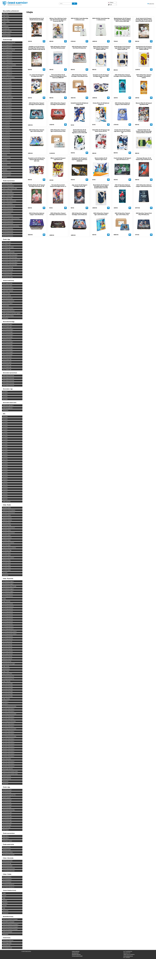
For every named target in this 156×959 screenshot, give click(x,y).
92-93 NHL (5, 494)
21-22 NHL (5, 421)
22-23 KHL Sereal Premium (9, 512)
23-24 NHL (5, 416)
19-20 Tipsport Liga (7, 359)
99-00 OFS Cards (7, 167)
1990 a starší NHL (7, 501)
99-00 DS (5, 169)
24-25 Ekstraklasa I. (7, 877)
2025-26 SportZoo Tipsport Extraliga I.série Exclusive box (58, 214)
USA (4, 908)
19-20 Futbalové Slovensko (9, 868)
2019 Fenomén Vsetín (7, 285)
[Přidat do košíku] (44, 41)
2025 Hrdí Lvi (6, 836)
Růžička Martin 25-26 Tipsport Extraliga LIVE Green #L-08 (36, 185)
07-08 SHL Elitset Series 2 (8, 753)
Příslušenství (6, 26)
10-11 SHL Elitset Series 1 (8, 741)
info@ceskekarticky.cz (128, 956)
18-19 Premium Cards (7, 272)
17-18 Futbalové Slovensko (9, 870)
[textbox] (112, 2)
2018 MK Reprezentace (8, 228)
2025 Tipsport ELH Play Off (9, 49)
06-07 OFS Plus (6, 142)
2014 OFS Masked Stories (8, 300)
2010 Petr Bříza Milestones (9, 310)
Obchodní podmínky (76, 954)
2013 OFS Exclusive (7, 119)
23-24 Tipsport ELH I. (7, 59)
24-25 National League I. (8, 591)
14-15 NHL (5, 439)
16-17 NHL (5, 434)
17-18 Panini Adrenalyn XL (8, 884)
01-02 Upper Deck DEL (8, 651)
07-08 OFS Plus (6, 139)
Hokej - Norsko (6, 666)
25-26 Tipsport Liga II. (7, 324)
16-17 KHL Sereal (7, 545)
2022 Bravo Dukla (7, 849)
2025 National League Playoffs (9, 586)
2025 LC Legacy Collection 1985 (10, 188)
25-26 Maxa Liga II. (7, 242)
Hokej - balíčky (6, 16)
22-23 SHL (5, 396)
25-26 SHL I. (5, 703)
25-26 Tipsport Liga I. (7, 326)
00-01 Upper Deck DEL (8, 653)
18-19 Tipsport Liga (7, 364)
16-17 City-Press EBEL (8, 683)
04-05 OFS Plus (6, 147)
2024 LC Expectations (7, 203)
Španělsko (5, 903)
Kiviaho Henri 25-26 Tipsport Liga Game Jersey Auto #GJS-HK (122, 131)
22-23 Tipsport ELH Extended (9, 64)
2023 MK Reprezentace (8, 208)
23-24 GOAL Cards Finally (8, 252)
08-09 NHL (5, 454)
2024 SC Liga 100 (7, 797)
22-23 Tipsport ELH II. (7, 67)
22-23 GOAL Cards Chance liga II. (10, 262)
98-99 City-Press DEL (7, 658)
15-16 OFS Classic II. (7, 109)
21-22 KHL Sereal (7, 515)
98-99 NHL (5, 479)
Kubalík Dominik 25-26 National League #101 (79, 103)
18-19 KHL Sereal (7, 535)
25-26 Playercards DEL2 (8, 606)
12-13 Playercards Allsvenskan (9, 728)
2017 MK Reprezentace (8, 231)
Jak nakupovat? (75, 952)
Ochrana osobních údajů (77, 956)
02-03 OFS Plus (6, 152)
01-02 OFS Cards (7, 157)
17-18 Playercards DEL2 (8, 626)
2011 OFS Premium (7, 129)
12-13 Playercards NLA (8, 596)
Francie (4, 895)
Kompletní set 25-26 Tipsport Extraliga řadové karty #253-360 (101, 76)
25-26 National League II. (8, 581)
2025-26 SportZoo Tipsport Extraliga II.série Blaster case (79, 75)
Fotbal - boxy (5, 18)
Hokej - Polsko (6, 671)
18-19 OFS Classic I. (7, 94)
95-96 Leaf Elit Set (7, 776)
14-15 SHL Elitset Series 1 (8, 711)
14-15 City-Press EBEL (8, 688)
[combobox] (112, 2)
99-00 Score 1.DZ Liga (8, 277)
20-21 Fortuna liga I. (7, 824)
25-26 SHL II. (6, 701)
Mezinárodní (5, 781)
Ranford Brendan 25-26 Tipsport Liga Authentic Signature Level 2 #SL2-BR (79, 131)
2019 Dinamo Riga (7, 525)
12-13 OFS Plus (6, 124)
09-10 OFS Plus (6, 134)
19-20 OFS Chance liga (8, 267)
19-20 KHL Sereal (7, 530)
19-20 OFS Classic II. (7, 87)
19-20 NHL (5, 426)
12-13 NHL (5, 444)
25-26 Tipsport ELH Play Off (9, 42)
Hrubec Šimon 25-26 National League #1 (101, 103)
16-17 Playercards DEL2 (8, 628)
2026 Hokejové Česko (7, 183)
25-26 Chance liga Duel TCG (9, 794)
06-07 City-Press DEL (7, 643)
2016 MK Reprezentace (8, 233)
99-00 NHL (5, 476)
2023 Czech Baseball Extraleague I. (10, 926)
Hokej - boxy (5, 13)
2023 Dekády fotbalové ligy (9, 809)
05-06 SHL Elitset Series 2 (8, 766)
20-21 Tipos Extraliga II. (8, 351)
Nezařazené (5, 318)
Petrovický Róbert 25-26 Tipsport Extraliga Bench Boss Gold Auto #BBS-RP (58, 76)
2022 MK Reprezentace (8, 211)
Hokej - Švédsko (6, 698)
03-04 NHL (5, 466)
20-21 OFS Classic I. (7, 84)
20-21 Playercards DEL (8, 618)
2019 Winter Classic (7, 361)
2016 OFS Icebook (7, 295)
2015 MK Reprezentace (8, 236)
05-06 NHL (5, 461)
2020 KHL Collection (7, 520)
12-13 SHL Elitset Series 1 (8, 726)
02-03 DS (5, 154)
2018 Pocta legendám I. (8, 407)
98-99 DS (5, 177)
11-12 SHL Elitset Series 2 (8, 731)
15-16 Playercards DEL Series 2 (10, 631)
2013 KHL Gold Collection (8, 557)
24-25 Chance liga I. (7, 802)
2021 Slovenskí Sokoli (7, 865)
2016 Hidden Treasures (8, 290)
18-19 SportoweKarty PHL (8, 676)
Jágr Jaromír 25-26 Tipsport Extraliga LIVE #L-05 (79, 185)
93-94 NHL (5, 491)
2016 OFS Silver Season (8, 288)
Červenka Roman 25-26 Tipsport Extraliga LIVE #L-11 (58, 185)
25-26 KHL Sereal (7, 507)
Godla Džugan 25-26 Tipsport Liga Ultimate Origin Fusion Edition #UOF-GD (122, 48)
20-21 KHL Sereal (7, 522)
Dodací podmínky (75, 951)
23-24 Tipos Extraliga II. (8, 334)
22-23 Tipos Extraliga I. (8, 344)
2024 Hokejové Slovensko (8, 380)
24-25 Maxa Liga (6, 249)
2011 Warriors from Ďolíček (8, 854)
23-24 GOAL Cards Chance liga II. (10, 254)
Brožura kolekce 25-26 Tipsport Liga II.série (101, 158)
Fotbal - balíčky (6, 21)
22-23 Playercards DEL (8, 613)
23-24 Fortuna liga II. (7, 804)
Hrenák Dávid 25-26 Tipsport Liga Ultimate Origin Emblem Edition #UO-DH (144, 48)
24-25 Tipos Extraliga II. (8, 329)
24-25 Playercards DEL (8, 608)
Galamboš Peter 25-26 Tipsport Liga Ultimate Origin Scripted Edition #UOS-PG (144, 131)
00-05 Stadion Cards (7, 947)
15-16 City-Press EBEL (8, 686)
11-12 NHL (5, 446)
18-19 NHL (5, 429)
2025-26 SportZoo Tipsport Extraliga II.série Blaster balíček (143, 76)
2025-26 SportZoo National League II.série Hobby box (122, 103)
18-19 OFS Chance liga (8, 269)
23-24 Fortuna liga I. (7, 807)
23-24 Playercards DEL (8, 611)
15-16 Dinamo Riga (7, 550)
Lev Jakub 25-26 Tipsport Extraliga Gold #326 (36, 75)
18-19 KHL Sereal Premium (9, 532)
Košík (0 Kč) (151, 3)
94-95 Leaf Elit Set (7, 778)
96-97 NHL (5, 484)
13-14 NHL (5, 441)
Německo (5, 900)
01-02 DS (5, 159)
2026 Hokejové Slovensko (8, 375)
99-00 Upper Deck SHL (8, 768)
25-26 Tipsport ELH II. (7, 44)
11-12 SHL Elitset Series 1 (8, 733)
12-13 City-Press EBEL (8, 691)
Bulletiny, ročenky (6, 33)
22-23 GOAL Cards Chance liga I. (10, 264)
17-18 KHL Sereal (6, 540)
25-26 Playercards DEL (8, 603)
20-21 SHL (5, 399)
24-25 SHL (5, 394)
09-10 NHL (5, 451)
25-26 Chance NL (7, 847)
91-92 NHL (5, 496)
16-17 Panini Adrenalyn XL (8, 887)
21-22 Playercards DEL (8, 616)
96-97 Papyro (6, 829)
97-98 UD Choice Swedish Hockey (10, 773)
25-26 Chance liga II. (7, 789)
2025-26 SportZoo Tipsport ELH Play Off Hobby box (79, 47)
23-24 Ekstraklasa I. (7, 882)
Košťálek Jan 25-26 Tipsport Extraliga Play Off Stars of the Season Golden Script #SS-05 (36, 48)
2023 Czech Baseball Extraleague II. (11, 924)
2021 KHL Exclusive (7, 517)
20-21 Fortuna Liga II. (7, 822)
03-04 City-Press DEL (7, 648)
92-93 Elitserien (6, 668)
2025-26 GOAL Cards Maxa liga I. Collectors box (101, 19)
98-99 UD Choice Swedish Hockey (10, 771)
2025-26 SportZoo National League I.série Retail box (36, 214)
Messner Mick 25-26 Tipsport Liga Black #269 (144, 103)
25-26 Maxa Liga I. (7, 244)
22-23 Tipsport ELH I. (7, 69)
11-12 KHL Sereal (7, 570)
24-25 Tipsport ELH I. (7, 54)
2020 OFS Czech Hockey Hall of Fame (11, 218)
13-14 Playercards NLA (8, 593)
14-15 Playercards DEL (8, 636)
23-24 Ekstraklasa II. (7, 879)
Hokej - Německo (6, 601)
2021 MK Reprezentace (8, 216)
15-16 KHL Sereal (7, 552)
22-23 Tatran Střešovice (8, 940)
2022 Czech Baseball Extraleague (10, 929)
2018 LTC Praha (6, 293)
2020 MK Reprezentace (8, 221)
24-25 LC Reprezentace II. (8, 186)
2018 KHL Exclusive (7, 537)
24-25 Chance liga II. (7, 799)
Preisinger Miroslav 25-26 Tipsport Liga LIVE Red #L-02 (144, 158)
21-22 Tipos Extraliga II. (8, 346)
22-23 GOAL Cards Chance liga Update (11, 259)
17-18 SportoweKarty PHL (8, 678)
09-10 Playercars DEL (7, 641)
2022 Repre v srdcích (7, 841)
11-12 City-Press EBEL (8, 693)
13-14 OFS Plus (6, 122)
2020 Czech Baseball (7, 931)
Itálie (4, 898)
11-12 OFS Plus (6, 127)
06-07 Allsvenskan (7, 758)
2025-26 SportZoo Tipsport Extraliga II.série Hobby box (36, 103)
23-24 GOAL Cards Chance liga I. (10, 257)
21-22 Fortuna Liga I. (7, 819)
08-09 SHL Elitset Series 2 (8, 748)
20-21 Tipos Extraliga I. (8, 354)
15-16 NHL (5, 436)
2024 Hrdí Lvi (6, 838)
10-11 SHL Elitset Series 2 (8, 738)
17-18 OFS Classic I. (7, 102)
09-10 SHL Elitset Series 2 (8, 743)
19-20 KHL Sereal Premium (9, 527)
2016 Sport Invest (6, 945)
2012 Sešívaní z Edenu (8, 852)
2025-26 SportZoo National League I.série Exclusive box (144, 185)
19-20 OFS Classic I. (7, 89)
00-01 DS (5, 164)
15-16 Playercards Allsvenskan (9, 706)
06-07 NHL (5, 459)
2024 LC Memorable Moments (9, 201)
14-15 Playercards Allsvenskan (9, 713)
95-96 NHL (5, 486)
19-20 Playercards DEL (8, 621)
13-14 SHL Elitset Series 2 (8, 716)
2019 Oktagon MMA (7, 942)
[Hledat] (74, 3)
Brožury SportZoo (7, 36)
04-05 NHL (5, 464)
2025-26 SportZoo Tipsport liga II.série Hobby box (36, 130)
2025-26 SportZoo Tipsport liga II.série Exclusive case (58, 130)
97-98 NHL (5, 481)
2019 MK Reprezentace (8, 223)
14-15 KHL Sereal (7, 555)
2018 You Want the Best (8, 97)
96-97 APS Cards (6, 827)
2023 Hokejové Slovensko (8, 383)
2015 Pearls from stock (8, 298)
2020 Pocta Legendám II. (8, 405)
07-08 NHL (5, 456)
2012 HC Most (6, 305)
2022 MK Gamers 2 (7, 213)
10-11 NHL (5, 449)
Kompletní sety (6, 28)
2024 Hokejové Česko (7, 198)
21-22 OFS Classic (7, 79)
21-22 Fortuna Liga (7, 863)
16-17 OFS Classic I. (7, 107)
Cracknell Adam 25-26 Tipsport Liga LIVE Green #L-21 (122, 158)
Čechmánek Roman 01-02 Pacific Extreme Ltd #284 (36, 19)
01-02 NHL (5, 471)
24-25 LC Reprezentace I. (8, 193)
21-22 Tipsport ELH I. (7, 74)
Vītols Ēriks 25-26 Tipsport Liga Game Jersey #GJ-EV (101, 130)
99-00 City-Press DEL (7, 656)
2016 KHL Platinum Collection (9, 547)
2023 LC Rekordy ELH (7, 62)
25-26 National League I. (8, 583)
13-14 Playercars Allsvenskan (9, 721)
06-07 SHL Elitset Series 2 (8, 761)
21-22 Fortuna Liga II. (7, 817)
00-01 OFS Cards (7, 162)
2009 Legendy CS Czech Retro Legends (11, 313)
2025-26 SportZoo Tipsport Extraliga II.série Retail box (58, 103)
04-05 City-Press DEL (7, 646)
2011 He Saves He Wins (8, 308)
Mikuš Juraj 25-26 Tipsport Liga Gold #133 (58, 158)
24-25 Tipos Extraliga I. (8, 331)
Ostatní (4, 23)
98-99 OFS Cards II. (7, 172)
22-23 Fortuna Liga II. (7, 812)
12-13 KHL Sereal (7, 565)
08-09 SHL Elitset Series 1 (8, 751)
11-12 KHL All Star (7, 567)
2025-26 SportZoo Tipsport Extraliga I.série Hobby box (79, 214)
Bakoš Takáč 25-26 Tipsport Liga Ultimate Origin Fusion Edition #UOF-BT (101, 48)
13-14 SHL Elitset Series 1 (8, 718)
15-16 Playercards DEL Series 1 (10, 633)
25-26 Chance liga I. (7, 792)
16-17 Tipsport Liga (7, 369)
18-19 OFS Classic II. (7, 92)
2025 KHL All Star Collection (9, 510)
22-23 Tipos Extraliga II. (8, 341)
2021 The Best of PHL (7, 673)
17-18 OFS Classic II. (7, 99)
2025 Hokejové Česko (7, 191)
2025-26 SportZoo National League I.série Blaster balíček (122, 185)
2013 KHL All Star (7, 560)
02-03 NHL (5, 469)
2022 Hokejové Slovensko (8, 385)
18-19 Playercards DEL (8, 623)
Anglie (4, 893)
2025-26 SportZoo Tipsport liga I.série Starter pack (100, 214)
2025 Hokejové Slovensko (8, 378)
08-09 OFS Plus (6, 137)
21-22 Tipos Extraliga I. (8, 349)
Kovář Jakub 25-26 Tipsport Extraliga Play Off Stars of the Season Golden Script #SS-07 (144, 20)
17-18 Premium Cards (7, 274)
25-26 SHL (5, 391)
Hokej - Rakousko (6, 681)
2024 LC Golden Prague (8, 196)
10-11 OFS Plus (6, 132)
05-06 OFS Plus (6, 144)
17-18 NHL (5, 431)
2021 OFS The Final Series (9, 77)
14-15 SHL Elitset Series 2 (8, 708)
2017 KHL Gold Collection (8, 542)
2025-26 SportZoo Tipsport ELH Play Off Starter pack (58, 47)
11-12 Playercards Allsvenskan (9, 736)
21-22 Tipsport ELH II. (7, 72)
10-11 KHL (5, 572)
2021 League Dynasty (7, 283)
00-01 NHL (5, 474)
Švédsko (5, 905)
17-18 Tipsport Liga (7, 366)
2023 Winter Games (7, 339)
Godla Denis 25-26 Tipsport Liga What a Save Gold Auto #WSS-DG (79, 159)
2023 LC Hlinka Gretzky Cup (9, 206)
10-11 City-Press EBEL (8, 696)
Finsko (4, 598)
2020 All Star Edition (7, 356)
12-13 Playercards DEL (8, 638)
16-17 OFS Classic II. (7, 104)
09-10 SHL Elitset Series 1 (8, 746)
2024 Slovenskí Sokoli (7, 860)
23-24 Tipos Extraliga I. (8, 336)
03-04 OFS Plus (6, 149)
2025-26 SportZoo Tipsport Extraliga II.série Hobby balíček (122, 75)
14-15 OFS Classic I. (7, 117)
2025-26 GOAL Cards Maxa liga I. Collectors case (79, 19)
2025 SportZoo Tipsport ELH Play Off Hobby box (144, 214)
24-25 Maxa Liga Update (8, 247)
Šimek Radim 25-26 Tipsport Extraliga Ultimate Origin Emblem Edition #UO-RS (101, 186)
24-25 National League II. (8, 588)
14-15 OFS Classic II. (7, 114)
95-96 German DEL (7, 661)
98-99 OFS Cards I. (7, 174)
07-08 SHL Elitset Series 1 (8, 756)
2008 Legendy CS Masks (8, 315)
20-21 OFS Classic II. (7, 82)
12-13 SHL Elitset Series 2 (8, 723)
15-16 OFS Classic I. (7, 112)
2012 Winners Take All (7, 303)
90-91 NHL (5, 499)
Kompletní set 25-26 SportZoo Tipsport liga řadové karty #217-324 (36, 159)
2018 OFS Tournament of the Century (11, 226)
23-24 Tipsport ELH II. (7, 57)
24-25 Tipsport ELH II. (7, 52)
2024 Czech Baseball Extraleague (10, 919)
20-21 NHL (5, 424)
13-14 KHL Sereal (7, 562)
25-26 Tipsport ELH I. (7, 47)
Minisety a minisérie (7, 31)
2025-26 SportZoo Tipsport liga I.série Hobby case (122, 214)
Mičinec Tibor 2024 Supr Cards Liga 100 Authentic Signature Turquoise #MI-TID (58, 20)
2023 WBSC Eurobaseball (8, 921)
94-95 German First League (9, 663)
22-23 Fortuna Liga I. (7, 814)
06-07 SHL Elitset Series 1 (8, 763)
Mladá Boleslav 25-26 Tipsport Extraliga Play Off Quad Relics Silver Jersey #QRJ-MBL (122, 20)
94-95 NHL (5, 489)
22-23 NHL (5, 419)
